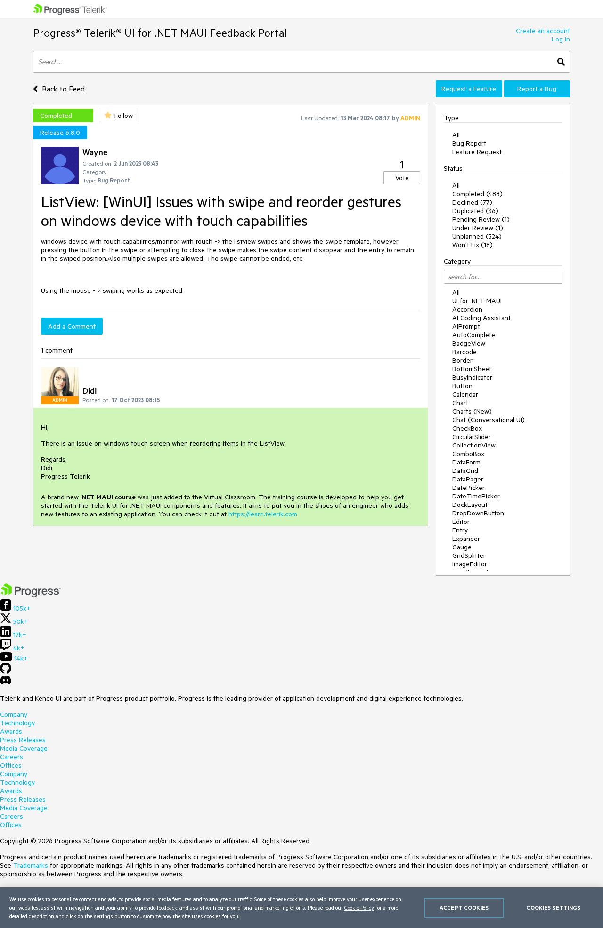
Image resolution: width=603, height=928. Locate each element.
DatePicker (468, 487)
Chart (460, 402)
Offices (11, 765)
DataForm (466, 462)
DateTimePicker (476, 496)
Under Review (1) (477, 228)
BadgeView (468, 343)
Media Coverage (24, 748)
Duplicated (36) (475, 211)
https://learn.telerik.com (262, 514)
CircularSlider (471, 436)
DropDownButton (478, 513)
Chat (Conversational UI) (488, 419)
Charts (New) (472, 411)
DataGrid (465, 470)
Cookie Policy (359, 907)
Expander (466, 538)
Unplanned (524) (477, 236)
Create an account (543, 30)
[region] (301, 907)
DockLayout (470, 504)
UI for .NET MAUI (477, 301)
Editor (461, 521)
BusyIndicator (472, 377)
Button (462, 385)
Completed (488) (477, 194)
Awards (11, 731)
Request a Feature (468, 88)
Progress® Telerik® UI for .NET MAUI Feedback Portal (160, 33)
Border (462, 360)
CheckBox (467, 428)
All (456, 135)
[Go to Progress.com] (30, 595)
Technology (17, 723)
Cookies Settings (553, 907)
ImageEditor (469, 564)
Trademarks (30, 865)
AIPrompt (466, 326)
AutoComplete (473, 335)
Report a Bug (536, 88)
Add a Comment (72, 326)
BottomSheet (471, 369)
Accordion (467, 309)
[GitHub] (5, 671)
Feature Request (477, 152)
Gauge (462, 547)
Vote (402, 178)
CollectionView (474, 445)
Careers (11, 757)
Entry (460, 530)
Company (13, 714)
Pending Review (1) (481, 219)
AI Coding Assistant (481, 318)
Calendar (465, 394)
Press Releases (23, 740)
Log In (561, 39)
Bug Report (469, 143)
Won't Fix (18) (472, 244)
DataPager (467, 479)
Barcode (464, 352)
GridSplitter (469, 555)
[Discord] (5, 682)
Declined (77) (472, 202)
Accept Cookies (464, 907)
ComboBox (468, 453)
